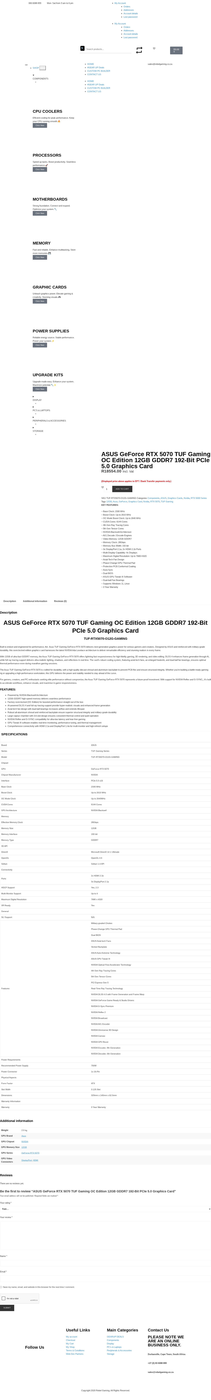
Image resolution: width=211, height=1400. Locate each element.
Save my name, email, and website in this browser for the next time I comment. (39, 1287)
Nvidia (187, 498)
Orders (127, 6)
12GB (109, 501)
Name (3, 1256)
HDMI (35, 1160)
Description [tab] (9, 601)
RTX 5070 (155, 501)
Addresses (129, 10)
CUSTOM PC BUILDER (98, 71)
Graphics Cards (175, 498)
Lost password (130, 17)
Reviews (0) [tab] (60, 601)
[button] (154, 48)
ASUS (164, 498)
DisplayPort (27, 1160)
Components (154, 498)
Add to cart (122, 489)
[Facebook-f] (57, 1355)
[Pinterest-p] (28, 1355)
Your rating (5, 1203)
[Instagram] (38, 1355)
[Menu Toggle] (26, 64)
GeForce (123, 501)
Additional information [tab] (35, 601)
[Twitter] (47, 1355)
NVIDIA (25, 1141)
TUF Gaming (167, 501)
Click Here (40, 125)
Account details (131, 13)
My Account (120, 3)
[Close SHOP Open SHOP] (42, 68)
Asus (115, 501)
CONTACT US (94, 74)
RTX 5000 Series (199, 498)
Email (3, 1271)
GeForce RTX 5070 (30, 1153)
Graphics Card (135, 501)
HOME (90, 64)
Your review (6, 1217)
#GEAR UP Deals (95, 67)
